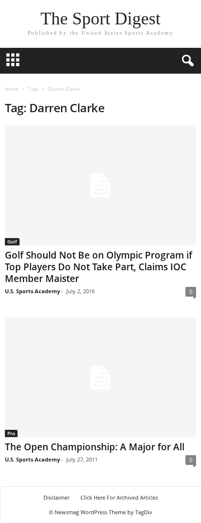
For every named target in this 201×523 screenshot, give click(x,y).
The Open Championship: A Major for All (94, 447)
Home (12, 88)
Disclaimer (56, 497)
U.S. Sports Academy (32, 291)
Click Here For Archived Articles (119, 497)
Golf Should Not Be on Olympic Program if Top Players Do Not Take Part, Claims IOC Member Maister (98, 267)
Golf (12, 241)
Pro (11, 433)
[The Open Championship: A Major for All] (100, 378)
